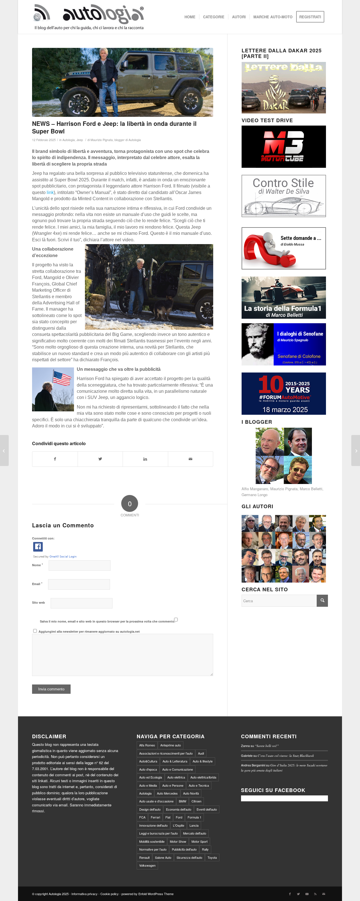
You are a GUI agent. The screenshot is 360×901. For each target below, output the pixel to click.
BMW (182, 801)
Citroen (196, 801)
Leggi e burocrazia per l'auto (158, 833)
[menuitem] (190, 17)
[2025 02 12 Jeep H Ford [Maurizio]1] (122, 82)
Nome (37, 564)
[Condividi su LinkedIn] (145, 459)
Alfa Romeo (147, 745)
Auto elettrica (176, 777)
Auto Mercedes (167, 793)
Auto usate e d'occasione (156, 801)
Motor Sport (200, 841)
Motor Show (178, 841)
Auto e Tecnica (199, 785)
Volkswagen (147, 865)
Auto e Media (148, 785)
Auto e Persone (172, 785)
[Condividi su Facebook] (55, 459)
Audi (201, 753)
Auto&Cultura (148, 761)
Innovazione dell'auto (153, 825)
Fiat (167, 817)
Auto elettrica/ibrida (203, 777)
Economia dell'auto (178, 809)
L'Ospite (178, 825)
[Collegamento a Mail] (324, 893)
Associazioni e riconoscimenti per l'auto (166, 753)
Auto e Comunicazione (177, 769)
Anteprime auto (170, 745)
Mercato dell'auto (194, 833)
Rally (205, 849)
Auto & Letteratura (175, 761)
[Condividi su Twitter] (100, 459)
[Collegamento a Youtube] (307, 893)
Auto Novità (191, 793)
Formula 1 (194, 817)
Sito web (38, 602)
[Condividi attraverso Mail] (190, 459)
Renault (144, 857)
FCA (142, 817)
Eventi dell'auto (207, 809)
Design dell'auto (150, 809)
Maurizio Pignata (284, 488)
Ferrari (155, 817)
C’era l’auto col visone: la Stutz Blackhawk (286, 755)
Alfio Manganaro (255, 488)
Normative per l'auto (152, 849)
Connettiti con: (43, 538)
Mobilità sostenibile (152, 841)
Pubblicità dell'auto (184, 849)
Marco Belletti (311, 488)
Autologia (68, 140)
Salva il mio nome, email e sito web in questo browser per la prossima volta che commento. (107, 621)
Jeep (79, 140)
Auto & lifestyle (203, 761)
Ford (179, 817)
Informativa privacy (84, 893)
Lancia (194, 825)
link (50, 192)
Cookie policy (109, 893)
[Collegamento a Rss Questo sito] (315, 893)
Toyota (212, 857)
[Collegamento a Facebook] (290, 893)
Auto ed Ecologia (150, 777)
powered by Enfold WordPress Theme (148, 893)
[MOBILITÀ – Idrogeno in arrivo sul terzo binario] (4, 450)
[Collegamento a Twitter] (298, 893)
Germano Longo (254, 494)
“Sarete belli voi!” (267, 746)
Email (37, 583)
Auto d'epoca (148, 769)
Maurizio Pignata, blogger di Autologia (116, 140)
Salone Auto (163, 857)
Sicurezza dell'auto (189, 857)
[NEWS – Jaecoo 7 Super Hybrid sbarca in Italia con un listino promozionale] (355, 450)
